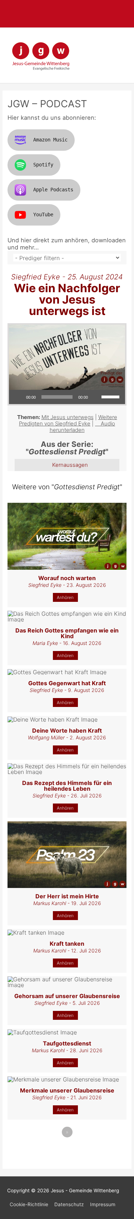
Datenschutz (69, 1204)
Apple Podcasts (53, 189)
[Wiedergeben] (18, 397)
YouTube (43, 214)
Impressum (102, 1204)
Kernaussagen (70, 464)
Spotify (43, 164)
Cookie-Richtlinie (29, 1204)
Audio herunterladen (82, 426)
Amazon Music (50, 140)
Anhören (65, 597)
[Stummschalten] (95, 397)
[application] (67, 397)
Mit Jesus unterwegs (67, 417)
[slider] (111, 396)
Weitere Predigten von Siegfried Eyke (68, 420)
